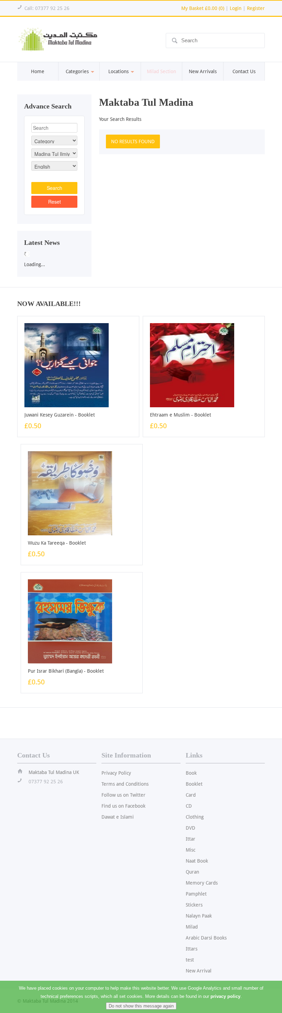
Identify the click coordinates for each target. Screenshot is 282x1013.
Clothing (195, 817)
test (190, 960)
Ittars (191, 949)
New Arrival (198, 971)
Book (191, 773)
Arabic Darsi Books (206, 938)
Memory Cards (202, 883)
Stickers (194, 905)
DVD (190, 828)
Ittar (190, 839)
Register (256, 8)
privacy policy (225, 996)
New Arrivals (203, 71)
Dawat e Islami (117, 817)
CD (189, 806)
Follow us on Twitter (123, 795)
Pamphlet (196, 894)
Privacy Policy (116, 773)
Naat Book (197, 861)
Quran (192, 872)
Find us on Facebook (123, 806)
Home (37, 71)
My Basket (202, 8)
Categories (77, 71)
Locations (118, 71)
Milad (192, 927)
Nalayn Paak (199, 916)
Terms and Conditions (125, 784)
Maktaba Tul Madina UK (54, 772)
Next (99, 252)
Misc (190, 850)
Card (191, 795)
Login (235, 8)
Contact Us (244, 71)
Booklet (194, 784)
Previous (10, 252)
